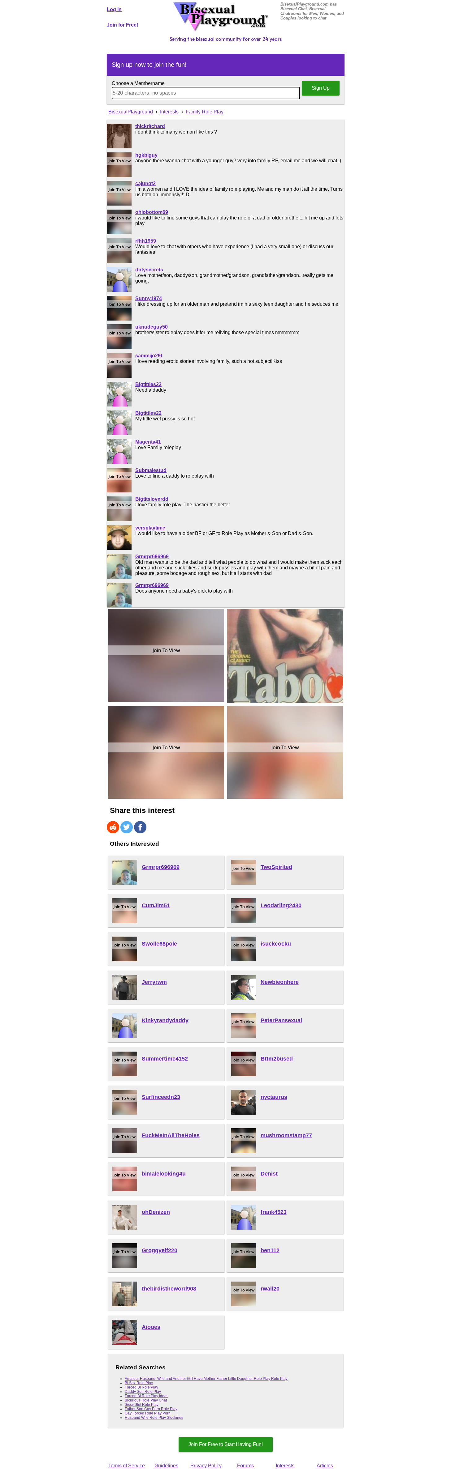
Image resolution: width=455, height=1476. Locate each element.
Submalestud (151, 470)
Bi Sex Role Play (139, 1383)
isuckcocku (276, 944)
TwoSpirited (276, 867)
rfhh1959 (145, 241)
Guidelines (166, 1465)
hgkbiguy (146, 155)
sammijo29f (148, 355)
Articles (325, 1465)
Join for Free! (122, 25)
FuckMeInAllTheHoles (171, 1135)
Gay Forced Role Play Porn (148, 1413)
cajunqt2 (145, 183)
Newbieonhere (280, 982)
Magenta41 (148, 442)
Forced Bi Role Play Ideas (146, 1396)
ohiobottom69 (151, 212)
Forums (245, 1465)
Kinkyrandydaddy (165, 1020)
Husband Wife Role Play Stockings (154, 1417)
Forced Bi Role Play (141, 1387)
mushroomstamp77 (286, 1135)
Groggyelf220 (159, 1250)
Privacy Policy (206, 1465)
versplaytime (150, 527)
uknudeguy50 (151, 327)
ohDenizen (156, 1212)
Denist (269, 1174)
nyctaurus (274, 1097)
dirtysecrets (149, 269)
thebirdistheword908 (169, 1289)
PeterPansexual (281, 1020)
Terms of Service (126, 1465)
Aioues (151, 1327)
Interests (285, 1465)
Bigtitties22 (148, 384)
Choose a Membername (138, 83)
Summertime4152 (165, 1059)
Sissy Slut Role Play (141, 1404)
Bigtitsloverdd (151, 499)
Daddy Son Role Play (143, 1391)
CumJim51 (156, 905)
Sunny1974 (148, 298)
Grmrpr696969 (152, 556)
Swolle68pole (159, 944)
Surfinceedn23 (161, 1097)
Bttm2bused (277, 1059)
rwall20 (270, 1289)
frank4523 (274, 1212)
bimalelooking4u (164, 1174)
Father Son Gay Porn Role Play (151, 1409)
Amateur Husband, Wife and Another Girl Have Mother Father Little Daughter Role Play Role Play (206, 1378)
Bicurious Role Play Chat (146, 1400)
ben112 (270, 1250)
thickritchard (150, 126)
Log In (114, 9)
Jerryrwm (154, 982)
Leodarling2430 (281, 905)
